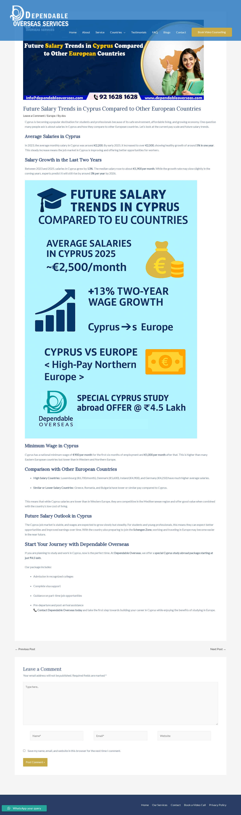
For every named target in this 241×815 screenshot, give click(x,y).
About (86, 32)
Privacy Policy (217, 805)
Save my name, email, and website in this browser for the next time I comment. (74, 750)
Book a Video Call (195, 805)
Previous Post (25, 649)
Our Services (159, 805)
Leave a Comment (34, 115)
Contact (181, 32)
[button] (212, 32)
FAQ (155, 32)
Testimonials (138, 32)
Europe (51, 115)
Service (100, 32)
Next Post (218, 649)
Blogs (166, 32)
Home (73, 32)
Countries (116, 32)
